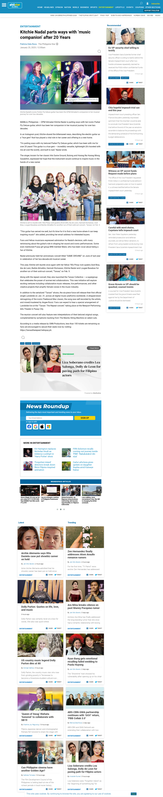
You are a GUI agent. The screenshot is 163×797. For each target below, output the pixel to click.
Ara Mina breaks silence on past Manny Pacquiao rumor (84, 606)
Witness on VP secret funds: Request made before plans (122, 172)
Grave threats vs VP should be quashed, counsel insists (123, 285)
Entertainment (30, 26)
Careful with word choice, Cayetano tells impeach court (123, 229)
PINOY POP (104, 15)
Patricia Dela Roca (28, 44)
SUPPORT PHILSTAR (151, 10)
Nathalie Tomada (29, 775)
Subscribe (155, 4)
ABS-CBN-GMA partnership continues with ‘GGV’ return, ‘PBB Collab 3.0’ (83, 715)
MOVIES (150, 15)
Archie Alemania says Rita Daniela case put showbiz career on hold (39, 556)
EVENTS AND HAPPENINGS (121, 15)
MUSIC (157, 15)
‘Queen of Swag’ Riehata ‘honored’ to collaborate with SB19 (37, 717)
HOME (40, 7)
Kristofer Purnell (75, 776)
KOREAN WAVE (139, 15)
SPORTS (93, 7)
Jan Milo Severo (75, 562)
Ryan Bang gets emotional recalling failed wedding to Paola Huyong (82, 661)
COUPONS (139, 7)
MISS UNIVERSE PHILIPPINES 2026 (63, 15)
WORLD (76, 7)
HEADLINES (49, 7)
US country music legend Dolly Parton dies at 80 (38, 662)
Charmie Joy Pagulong (31, 725)
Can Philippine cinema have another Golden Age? (37, 769)
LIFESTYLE (119, 7)
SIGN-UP (85, 418)
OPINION (59, 7)
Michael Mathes (28, 668)
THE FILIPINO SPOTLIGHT (88, 15)
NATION (67, 7)
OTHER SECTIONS (152, 7)
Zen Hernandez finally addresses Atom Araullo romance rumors (81, 554)
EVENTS (129, 7)
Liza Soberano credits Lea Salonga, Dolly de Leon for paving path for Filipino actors (84, 768)
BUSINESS (84, 7)
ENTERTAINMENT (106, 7)
